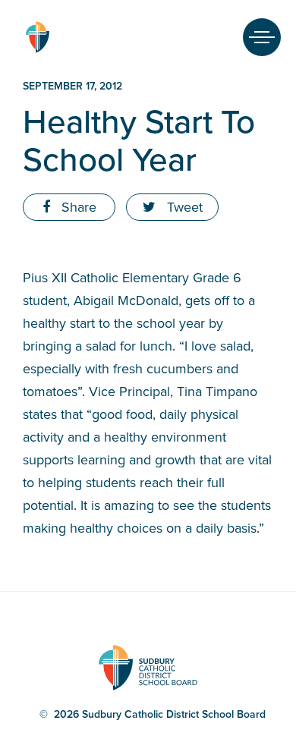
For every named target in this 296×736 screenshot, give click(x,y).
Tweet (183, 207)
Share (77, 207)
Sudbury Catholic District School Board (37, 37)
